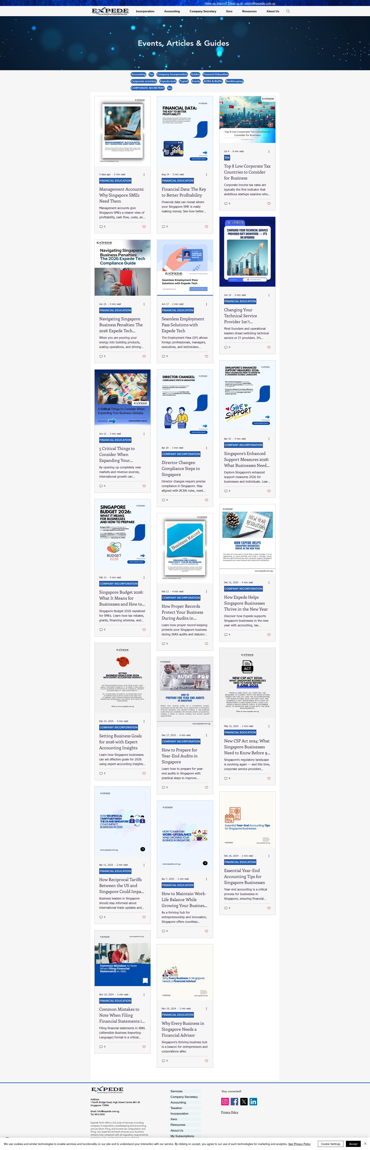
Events (196, 81)
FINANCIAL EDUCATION (115, 180)
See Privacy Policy (299, 1144)
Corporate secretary (143, 81)
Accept (353, 1144)
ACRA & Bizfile (213, 81)
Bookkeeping (234, 81)
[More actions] (145, 174)
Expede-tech (168, 81)
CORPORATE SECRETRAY (147, 88)
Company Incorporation (172, 74)
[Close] (365, 1144)
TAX (227, 157)
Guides (195, 74)
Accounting (138, 74)
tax (170, 88)
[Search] (288, 11)
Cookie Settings (330, 1144)
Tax (151, 74)
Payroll (183, 81)
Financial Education (215, 74)
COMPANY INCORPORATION (181, 454)
